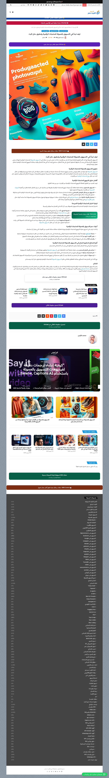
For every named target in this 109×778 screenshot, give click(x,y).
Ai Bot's (93, 593)
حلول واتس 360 (89, 741)
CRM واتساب (92, 707)
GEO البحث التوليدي (90, 604)
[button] (94, 774)
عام (96, 696)
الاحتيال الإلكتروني (92, 512)
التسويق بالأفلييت (91, 525)
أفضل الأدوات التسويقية (91, 501)
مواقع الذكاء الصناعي (90, 662)
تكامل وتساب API (89, 738)
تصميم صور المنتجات (88, 659)
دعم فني (91, 749)
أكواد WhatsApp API (88, 733)
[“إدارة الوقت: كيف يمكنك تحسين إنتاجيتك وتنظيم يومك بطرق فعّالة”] (65, 440)
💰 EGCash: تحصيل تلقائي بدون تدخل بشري (54, 44)
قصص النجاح (92, 580)
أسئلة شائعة (90, 725)
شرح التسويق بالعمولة (90, 578)
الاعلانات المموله (91, 522)
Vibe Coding (92, 622)
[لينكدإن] (87, 144)
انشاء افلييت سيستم (90, 670)
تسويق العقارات (93, 683)
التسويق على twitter (90, 564)
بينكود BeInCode (91, 638)
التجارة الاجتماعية (91, 628)
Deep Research (91, 599)
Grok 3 (94, 607)
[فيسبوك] (95, 144)
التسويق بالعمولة (36, 160)
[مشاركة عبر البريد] (83, 144)
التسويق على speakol (90, 554)
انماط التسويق (68, 27)
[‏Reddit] (47, 316)
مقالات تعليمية (93, 699)
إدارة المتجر (92, 667)
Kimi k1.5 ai (92, 612)
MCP (94, 615)
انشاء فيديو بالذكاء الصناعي (89, 633)
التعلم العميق (92, 630)
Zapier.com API (89, 720)
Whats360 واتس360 (90, 712)
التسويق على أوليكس (90, 572)
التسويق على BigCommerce (88, 533)
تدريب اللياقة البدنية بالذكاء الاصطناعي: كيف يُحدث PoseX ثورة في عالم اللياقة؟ (87, 449)
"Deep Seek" (92, 586)
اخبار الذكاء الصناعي (90, 625)
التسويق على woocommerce (88, 567)
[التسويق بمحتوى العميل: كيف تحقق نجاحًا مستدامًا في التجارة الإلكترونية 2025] (21, 440)
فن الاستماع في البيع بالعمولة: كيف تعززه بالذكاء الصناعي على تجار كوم (44, 448)
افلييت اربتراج (93, 504)
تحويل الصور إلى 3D (90, 644)
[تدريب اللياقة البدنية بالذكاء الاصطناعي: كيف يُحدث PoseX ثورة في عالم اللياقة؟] (88, 440)
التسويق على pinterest (90, 546)
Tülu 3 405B (92, 620)
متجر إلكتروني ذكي (91, 675)
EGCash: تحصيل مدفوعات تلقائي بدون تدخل (54, 278)
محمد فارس (61, 37)
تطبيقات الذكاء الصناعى (90, 651)
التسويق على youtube (90, 570)
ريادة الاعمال (93, 691)
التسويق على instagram (89, 541)
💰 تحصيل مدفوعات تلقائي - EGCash (54, 18)
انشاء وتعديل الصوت (90, 636)
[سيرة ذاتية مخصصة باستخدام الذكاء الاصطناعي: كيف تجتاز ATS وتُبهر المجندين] (92, 291)
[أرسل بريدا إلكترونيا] (56, 37)
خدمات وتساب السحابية (87, 744)
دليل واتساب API (89, 754)
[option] (54, 370)
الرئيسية (75, 27)
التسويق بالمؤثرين (91, 530)
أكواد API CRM (90, 728)
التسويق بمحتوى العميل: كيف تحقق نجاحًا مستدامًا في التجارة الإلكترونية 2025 (22, 449)
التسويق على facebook (89, 536)
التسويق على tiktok (90, 559)
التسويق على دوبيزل (90, 575)
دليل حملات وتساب (88, 752)
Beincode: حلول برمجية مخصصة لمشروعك (84, 215)
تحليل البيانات (93, 680)
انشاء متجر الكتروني (92, 665)
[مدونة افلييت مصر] (93, 12)
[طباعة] (39, 316)
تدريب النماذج (92, 649)
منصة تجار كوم (74, 197)
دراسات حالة (90, 746)
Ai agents (93, 591)
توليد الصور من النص (90, 654)
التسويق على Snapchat (89, 551)
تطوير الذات (45, 31)
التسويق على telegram (90, 557)
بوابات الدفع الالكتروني (90, 672)
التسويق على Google (90, 538)
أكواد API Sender (89, 731)
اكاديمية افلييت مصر (91, 509)
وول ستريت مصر (92, 759)
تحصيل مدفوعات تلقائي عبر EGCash (54, 326)
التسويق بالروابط (93, 514)
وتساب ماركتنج (93, 704)
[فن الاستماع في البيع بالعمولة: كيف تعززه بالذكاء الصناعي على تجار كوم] (43, 440)
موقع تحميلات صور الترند (90, 701)
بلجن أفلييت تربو (89, 199)
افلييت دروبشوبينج (92, 507)
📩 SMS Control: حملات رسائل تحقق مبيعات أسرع (54, 151)
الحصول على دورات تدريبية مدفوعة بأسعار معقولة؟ (54, 369)
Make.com (92, 709)
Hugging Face (91, 609)
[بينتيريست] (51, 316)
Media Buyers (92, 520)
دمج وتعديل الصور (91, 657)
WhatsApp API (91, 757)
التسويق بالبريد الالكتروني (89, 528)
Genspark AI (92, 601)
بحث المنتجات (63, 213)
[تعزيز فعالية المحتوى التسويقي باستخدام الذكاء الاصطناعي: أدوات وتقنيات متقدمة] (33, 291)
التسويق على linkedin (90, 543)
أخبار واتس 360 (89, 723)
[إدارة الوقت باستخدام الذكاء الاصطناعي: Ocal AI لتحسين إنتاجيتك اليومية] (63, 291)
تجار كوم (88, 233)
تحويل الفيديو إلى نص (90, 646)
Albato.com (90, 715)
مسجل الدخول (86, 466)
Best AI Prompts (91, 596)
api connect (90, 717)
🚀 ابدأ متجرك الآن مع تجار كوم (54, 1)
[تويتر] (91, 144)
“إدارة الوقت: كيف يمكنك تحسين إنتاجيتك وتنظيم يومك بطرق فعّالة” (66, 448)
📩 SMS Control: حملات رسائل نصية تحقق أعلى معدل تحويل (54, 487)
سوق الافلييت (93, 694)
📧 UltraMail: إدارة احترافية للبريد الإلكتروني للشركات (54, 23)
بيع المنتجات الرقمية (83, 176)
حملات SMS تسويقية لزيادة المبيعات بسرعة (54, 476)
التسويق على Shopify (90, 549)
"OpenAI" (93, 588)
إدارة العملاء (91, 736)
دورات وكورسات (54, 361)
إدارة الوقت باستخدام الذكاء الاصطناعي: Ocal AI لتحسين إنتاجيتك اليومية (49, 291)
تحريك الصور (92, 641)
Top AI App (92, 617)
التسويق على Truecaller (89, 562)
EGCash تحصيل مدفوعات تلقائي (54, 305)
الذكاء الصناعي (63, 31)
